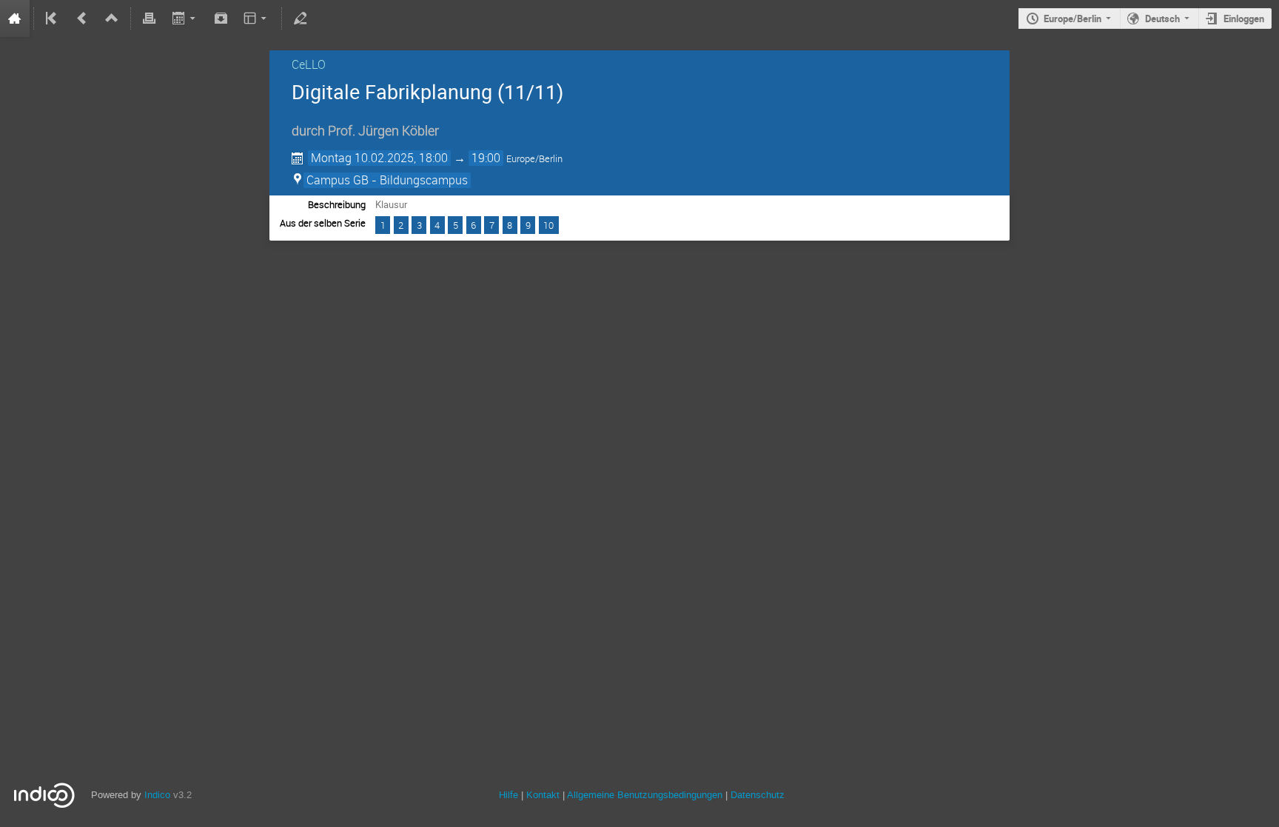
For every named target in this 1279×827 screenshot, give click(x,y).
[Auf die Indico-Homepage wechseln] (15, 18)
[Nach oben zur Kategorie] (112, 18)
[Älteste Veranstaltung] (52, 18)
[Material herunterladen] (220, 18)
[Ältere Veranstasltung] (82, 18)
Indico (157, 795)
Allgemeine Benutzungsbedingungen (644, 795)
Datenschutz (758, 795)
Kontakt (543, 795)
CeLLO (309, 64)
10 (548, 225)
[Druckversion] (149, 18)
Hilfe (508, 795)
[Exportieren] (185, 18)
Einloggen (1243, 18)
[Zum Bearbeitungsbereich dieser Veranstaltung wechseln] (300, 18)
